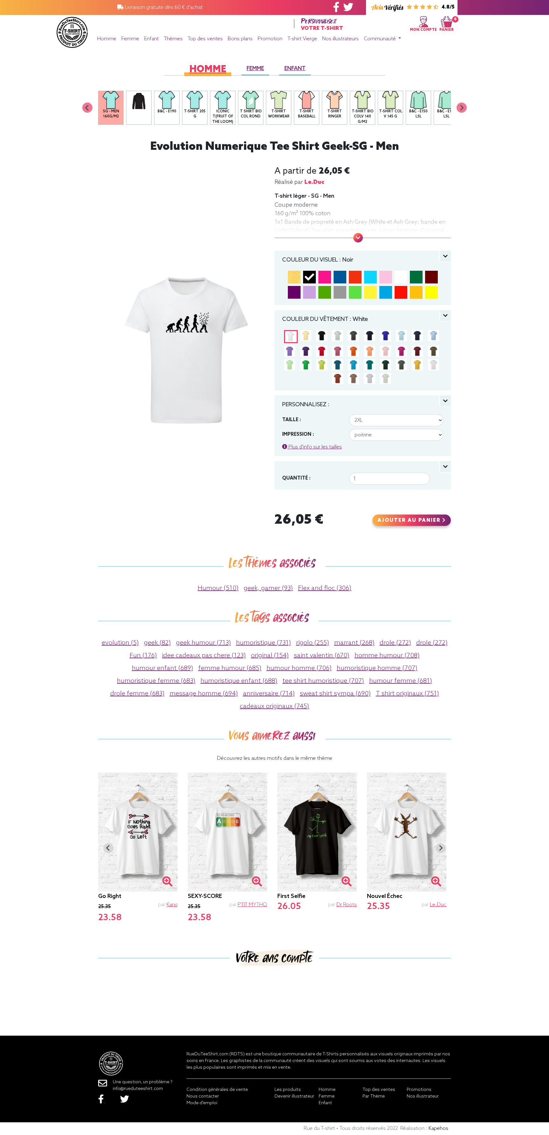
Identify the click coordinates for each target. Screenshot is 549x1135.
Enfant (151, 39)
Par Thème (374, 1096)
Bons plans (240, 39)
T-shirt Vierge (302, 39)
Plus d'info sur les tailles (314, 447)
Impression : (298, 434)
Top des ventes (205, 39)
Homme (106, 39)
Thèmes (173, 39)
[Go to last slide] (108, 848)
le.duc (314, 182)
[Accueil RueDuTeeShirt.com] (72, 31)
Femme (130, 39)
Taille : (291, 420)
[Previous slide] (87, 108)
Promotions (419, 1089)
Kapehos (438, 1128)
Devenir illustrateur (294, 1096)
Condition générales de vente (217, 1089)
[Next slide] (462, 108)
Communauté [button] (380, 39)
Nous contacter (202, 1096)
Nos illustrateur (423, 1096)
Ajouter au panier (409, 520)
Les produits (287, 1089)
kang (172, 905)
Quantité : (296, 478)
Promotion (270, 39)
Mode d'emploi (201, 1103)
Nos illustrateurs (340, 39)
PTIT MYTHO (252, 905)
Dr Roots (346, 905)
